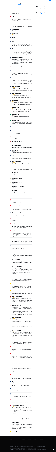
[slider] (15, 30)
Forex (16, 439)
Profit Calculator (41, 440)
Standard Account (23, 439)
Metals (16, 440)
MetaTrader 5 (35, 439)
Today (44, 6)
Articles (28, 440)
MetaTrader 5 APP (35, 440)
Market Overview (29, 439)
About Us (11, 439)
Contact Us (11, 440)
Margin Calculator (41, 439)
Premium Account (23, 440)
